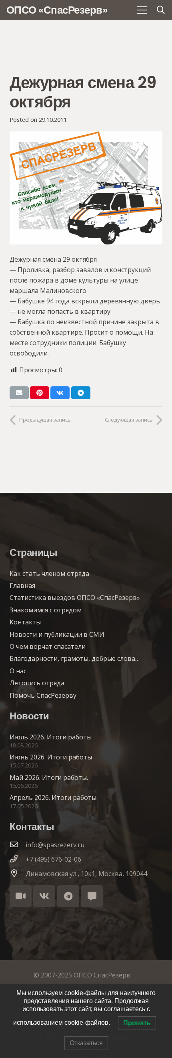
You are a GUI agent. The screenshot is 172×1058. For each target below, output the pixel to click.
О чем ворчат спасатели (48, 646)
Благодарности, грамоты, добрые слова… (75, 658)
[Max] (92, 896)
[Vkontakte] (44, 896)
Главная (22, 585)
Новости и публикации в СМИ (57, 634)
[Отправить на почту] (19, 392)
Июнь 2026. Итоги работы (51, 757)
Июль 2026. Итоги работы (51, 737)
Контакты (25, 622)
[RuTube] (21, 896)
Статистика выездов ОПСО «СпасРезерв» (75, 597)
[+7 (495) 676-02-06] (18, 859)
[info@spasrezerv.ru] (18, 845)
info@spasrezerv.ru (55, 844)
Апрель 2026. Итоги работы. (54, 797)
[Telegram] (68, 896)
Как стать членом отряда (49, 573)
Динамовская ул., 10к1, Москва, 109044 (86, 873)
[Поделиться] (60, 392)
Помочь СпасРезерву (43, 695)
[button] (161, 10)
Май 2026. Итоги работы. (49, 777)
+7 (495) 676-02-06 (53, 859)
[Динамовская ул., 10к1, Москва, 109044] (18, 873)
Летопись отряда (37, 682)
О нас (18, 670)
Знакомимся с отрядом (46, 610)
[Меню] (142, 10)
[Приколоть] (39, 392)
